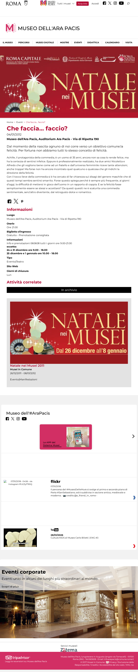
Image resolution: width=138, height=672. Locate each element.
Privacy (112, 662)
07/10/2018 (89, 491)
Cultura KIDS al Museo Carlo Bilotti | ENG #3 (74, 537)
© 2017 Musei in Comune (92, 662)
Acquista (82, 3)
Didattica (93, 42)
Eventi (78, 42)
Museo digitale (45, 42)
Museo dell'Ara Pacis (49, 28)
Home (10, 122)
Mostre (64, 42)
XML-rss (130, 665)
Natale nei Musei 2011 (27, 366)
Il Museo (8, 42)
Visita (128, 42)
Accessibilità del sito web (112, 665)
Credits (94, 665)
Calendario (112, 42)
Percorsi (23, 42)
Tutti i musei (64, 3)
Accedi (95, 3)
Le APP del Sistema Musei (51, 444)
